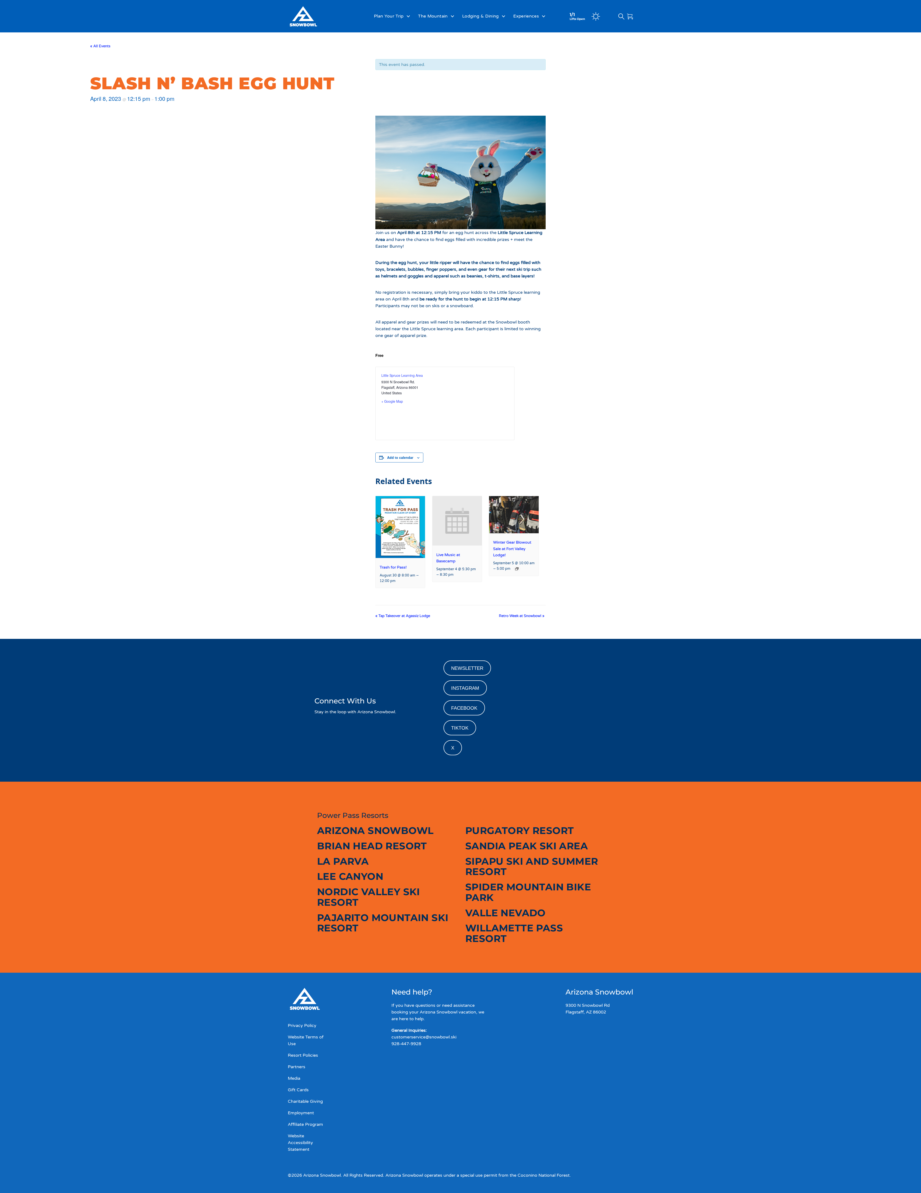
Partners (296, 1066)
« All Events (100, 46)
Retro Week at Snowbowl (521, 616)
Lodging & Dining (480, 16)
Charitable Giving (305, 1101)
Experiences (526, 16)
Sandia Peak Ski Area (526, 846)
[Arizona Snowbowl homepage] (315, 16)
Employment (301, 1112)
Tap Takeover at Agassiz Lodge (402, 616)
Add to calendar (400, 457)
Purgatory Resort (519, 830)
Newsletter (467, 668)
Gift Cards (298, 1089)
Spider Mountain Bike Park (528, 892)
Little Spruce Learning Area (402, 375)
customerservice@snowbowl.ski (423, 1037)
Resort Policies (303, 1055)
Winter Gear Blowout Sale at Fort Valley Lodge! (512, 548)
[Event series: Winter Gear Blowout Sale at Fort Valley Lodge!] (517, 568)
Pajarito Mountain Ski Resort (382, 923)
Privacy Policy (302, 1025)
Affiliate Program (305, 1124)
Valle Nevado (505, 913)
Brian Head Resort (372, 846)
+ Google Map (392, 401)
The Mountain (433, 16)
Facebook (464, 708)
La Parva (343, 861)
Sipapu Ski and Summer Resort (531, 866)
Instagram (465, 688)
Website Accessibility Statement (300, 1142)
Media (294, 1078)
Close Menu (911, 42)
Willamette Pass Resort (514, 933)
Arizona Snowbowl (375, 830)
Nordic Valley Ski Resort (368, 897)
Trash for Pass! (393, 567)
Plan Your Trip (389, 16)
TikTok (459, 728)
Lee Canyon (350, 876)
